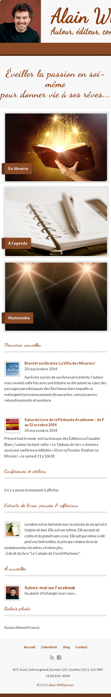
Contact (81, 647)
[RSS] (52, 657)
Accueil (29, 647)
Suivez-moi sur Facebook (49, 587)
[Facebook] (59, 657)
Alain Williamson (61, 685)
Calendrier (49, 647)
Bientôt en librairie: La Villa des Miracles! (59, 363)
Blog (66, 647)
